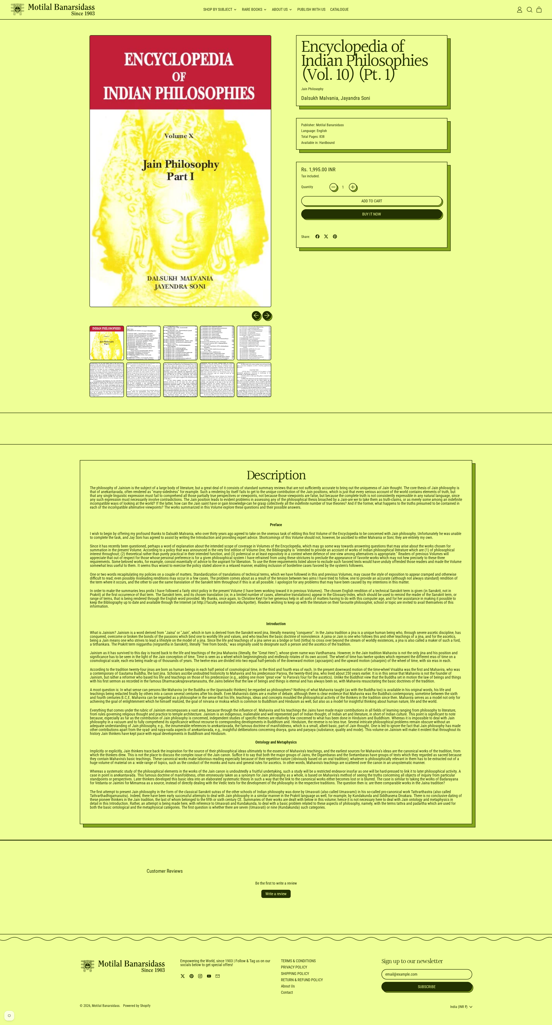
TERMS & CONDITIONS (298, 961)
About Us (288, 986)
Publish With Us (311, 9)
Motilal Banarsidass (105, 1006)
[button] (529, 9)
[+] (353, 187)
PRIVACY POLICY (294, 967)
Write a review (276, 893)
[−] (333, 187)
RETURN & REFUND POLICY (302, 980)
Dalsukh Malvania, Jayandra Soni (335, 98)
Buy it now (371, 214)
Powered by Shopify (137, 1006)
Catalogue (339, 9)
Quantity (307, 187)
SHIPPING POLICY (295, 973)
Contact (287, 992)
